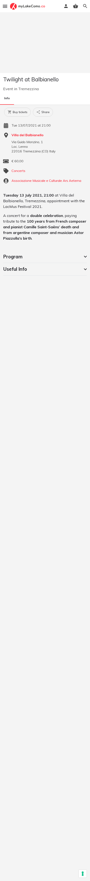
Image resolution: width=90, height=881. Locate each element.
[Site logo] (28, 6)
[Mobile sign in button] (66, 6)
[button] (45, 256)
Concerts (18, 171)
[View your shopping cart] (75, 6)
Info (7, 98)
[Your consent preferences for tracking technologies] (83, 874)
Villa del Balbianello (28, 135)
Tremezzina (28, 88)
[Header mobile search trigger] (85, 6)
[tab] (45, 257)
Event (8, 88)
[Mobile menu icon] (5, 6)
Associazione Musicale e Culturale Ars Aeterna (46, 180)
